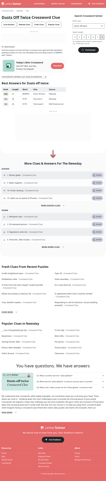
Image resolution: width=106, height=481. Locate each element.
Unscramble (39, 4)
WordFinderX (43, 460)
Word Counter (43, 466)
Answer (98, 175)
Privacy (77, 453)
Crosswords (76, 4)
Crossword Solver (8, 11)
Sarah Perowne (9, 47)
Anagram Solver (44, 456)
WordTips (42, 453)
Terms (77, 456)
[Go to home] (53, 427)
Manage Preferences (83, 460)
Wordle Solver (58, 4)
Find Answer (90, 50)
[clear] (102, 26)
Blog (3, 456)
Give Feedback (55, 440)
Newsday (20, 11)
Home (4, 453)
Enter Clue (77, 21)
